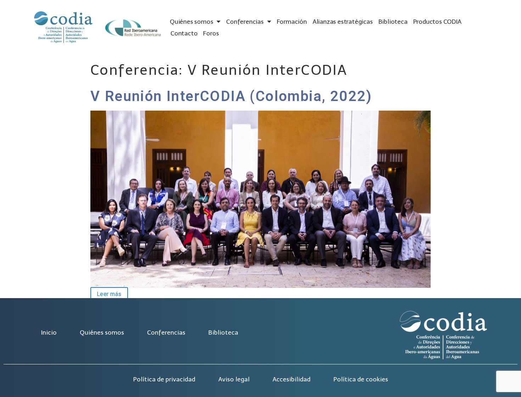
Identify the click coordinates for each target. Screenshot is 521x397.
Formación (292, 22)
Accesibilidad (291, 379)
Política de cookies (361, 379)
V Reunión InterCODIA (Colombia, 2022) (231, 96)
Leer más (106, 293)
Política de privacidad (164, 379)
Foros (211, 33)
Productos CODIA (437, 22)
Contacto (183, 33)
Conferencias (245, 22)
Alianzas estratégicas (343, 22)
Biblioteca (393, 22)
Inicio (49, 332)
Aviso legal (234, 379)
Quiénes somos (191, 22)
